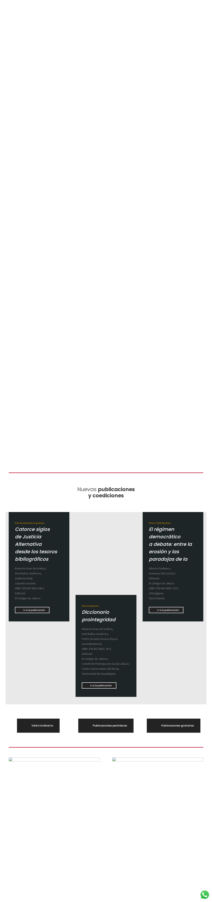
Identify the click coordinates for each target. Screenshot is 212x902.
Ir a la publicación (34, 610)
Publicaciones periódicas (110, 726)
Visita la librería (42, 726)
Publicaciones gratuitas (177, 726)
